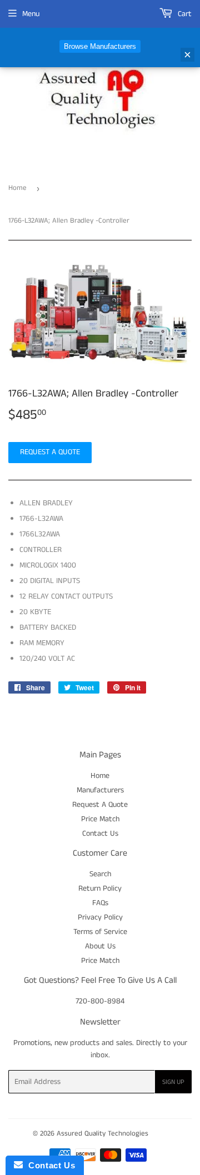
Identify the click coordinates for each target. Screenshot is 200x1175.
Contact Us (100, 833)
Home (17, 188)
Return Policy (100, 888)
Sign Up (173, 1082)
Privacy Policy (100, 917)
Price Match (100, 819)
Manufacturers (100, 790)
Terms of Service (100, 931)
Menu (30, 13)
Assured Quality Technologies (102, 1133)
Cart (184, 13)
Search (100, 874)
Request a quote (50, 452)
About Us (100, 946)
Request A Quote (100, 804)
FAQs (100, 902)
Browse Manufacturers (100, 46)
